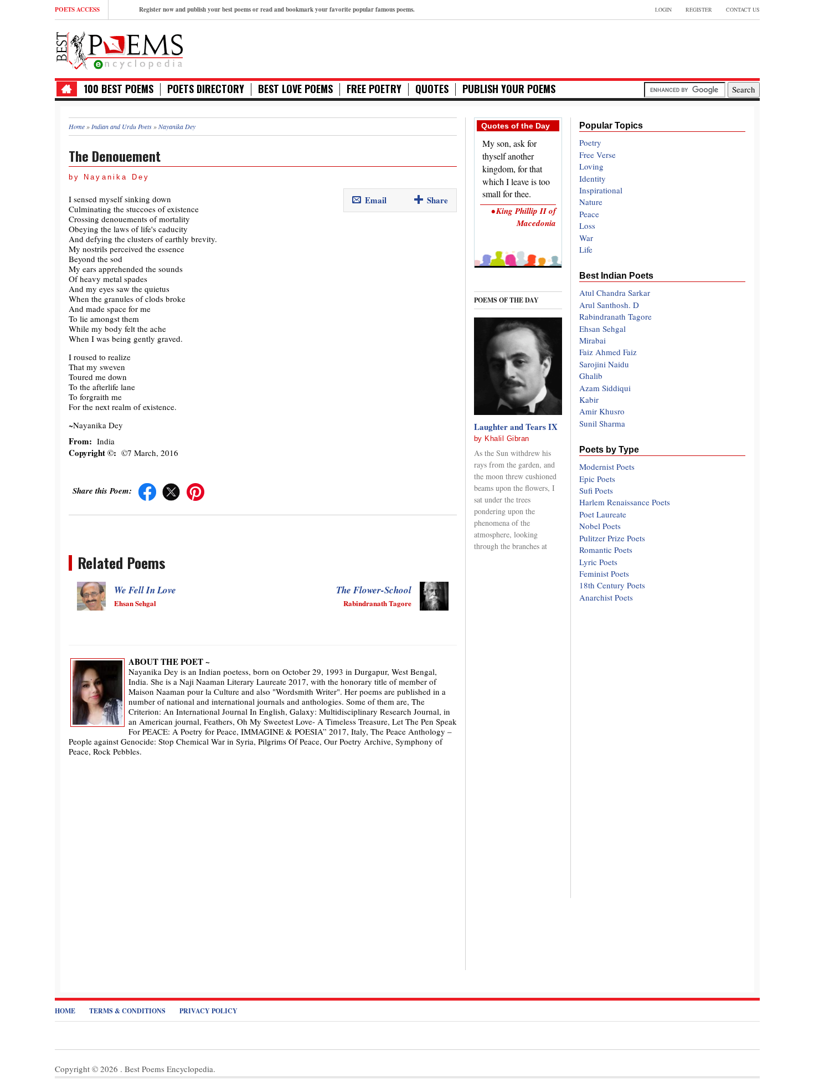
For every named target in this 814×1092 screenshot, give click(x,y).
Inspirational (600, 190)
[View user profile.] (97, 690)
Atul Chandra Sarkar (614, 292)
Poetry (590, 142)
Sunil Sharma (602, 423)
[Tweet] (171, 490)
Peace (589, 213)
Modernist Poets (607, 466)
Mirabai (592, 340)
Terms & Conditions (127, 1011)
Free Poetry (374, 89)
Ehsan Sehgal (602, 328)
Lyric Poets (598, 561)
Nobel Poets (600, 525)
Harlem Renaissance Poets (624, 501)
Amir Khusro (602, 411)
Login (663, 9)
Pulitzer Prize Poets (612, 538)
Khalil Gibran (507, 438)
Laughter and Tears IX (516, 427)
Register (699, 9)
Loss (587, 225)
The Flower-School (373, 590)
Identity (592, 178)
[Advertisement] (630, 47)
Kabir (589, 399)
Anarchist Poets (606, 597)
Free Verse (597, 154)
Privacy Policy (208, 1011)
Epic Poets (597, 478)
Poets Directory (205, 89)
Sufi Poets (596, 490)
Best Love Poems (295, 89)
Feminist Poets (604, 573)
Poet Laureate (602, 514)
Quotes (432, 89)
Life (586, 249)
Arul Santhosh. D (609, 304)
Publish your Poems (508, 89)
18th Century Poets (612, 585)
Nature (590, 201)
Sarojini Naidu (604, 364)
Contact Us (743, 9)
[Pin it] (195, 490)
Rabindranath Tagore (615, 316)
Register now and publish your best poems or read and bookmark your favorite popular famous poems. (277, 9)
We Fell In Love (145, 590)
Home (65, 1011)
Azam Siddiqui (605, 387)
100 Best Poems (118, 89)
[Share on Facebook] (147, 490)
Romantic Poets (605, 549)
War (586, 237)
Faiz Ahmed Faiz (608, 351)
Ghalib (590, 375)
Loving (591, 166)
